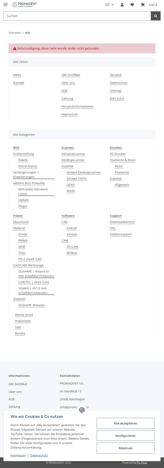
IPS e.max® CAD (29, 259)
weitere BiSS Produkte (29, 183)
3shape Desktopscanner (84, 172)
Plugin (22, 206)
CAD (64, 222)
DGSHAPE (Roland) (31, 305)
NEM (21, 247)
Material (19, 228)
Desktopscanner (73, 160)
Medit (71, 191)
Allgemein (122, 185)
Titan (22, 253)
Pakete (23, 160)
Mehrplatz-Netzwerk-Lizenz (33, 191)
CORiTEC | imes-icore (33, 282)
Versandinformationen (78, 106)
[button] (122, 4)
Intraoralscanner (73, 154)
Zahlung (67, 98)
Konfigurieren (126, 435)
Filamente (122, 172)
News (17, 75)
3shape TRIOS (76, 178)
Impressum (70, 114)
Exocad (72, 228)
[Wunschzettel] (132, 4)
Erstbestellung (23, 154)
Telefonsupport (121, 234)
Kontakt (18, 83)
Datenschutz (119, 83)
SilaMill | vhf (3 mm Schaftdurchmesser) (32, 290)
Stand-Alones (27, 166)
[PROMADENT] (24, 5)
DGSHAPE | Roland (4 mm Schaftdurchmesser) (36, 273)
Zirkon (22, 234)
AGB (64, 91)
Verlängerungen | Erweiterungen (26, 174)
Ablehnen (126, 448)
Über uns (68, 83)
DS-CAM (72, 247)
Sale (18, 327)
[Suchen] (156, 15)
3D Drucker (118, 154)
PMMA (23, 240)
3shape (72, 234)
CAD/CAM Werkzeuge (28, 265)
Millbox (72, 253)
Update (23, 200)
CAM (65, 240)
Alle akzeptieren (125, 423)
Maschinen (21, 222)
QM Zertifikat (71, 75)
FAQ (113, 228)
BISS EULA (117, 98)
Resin (119, 166)
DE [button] (107, 4)
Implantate (23, 321)
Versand (116, 75)
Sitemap (116, 91)
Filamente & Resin (123, 160)
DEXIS (71, 185)
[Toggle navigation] (5, 2)
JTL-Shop (142, 462)
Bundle (20, 333)
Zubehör (68, 166)
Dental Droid (24, 315)
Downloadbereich (122, 222)
